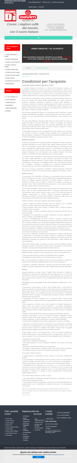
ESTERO (8, 111)
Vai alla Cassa (32, 7)
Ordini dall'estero (26, 418)
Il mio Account (46, 2)
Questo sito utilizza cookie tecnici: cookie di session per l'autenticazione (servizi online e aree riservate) (35, 447)
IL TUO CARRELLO (11, 97)
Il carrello (41, 7)
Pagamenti (26, 421)
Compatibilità (27, 432)
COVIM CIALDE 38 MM (12, 75)
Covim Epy (9, 418)
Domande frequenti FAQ (26, 425)
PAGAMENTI (9, 105)
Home (28, 68)
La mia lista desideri (58, 2)
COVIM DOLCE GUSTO (12, 81)
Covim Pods (9, 429)
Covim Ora (9, 425)
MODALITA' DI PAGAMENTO (56, 26)
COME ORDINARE (11, 108)
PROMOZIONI (9, 83)
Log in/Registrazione (34, 2)
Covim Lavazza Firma (12, 427)
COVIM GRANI (9, 78)
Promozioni (9, 435)
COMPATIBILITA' (10, 102)
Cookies (25, 440)
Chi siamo (26, 416)
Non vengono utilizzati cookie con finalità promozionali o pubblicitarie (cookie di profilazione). (32, 449)
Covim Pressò (10, 420)
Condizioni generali (26, 437)
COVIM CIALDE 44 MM (12, 72)
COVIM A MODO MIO (11, 69)
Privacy (25, 434)
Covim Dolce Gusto (11, 433)
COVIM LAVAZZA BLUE (12, 62)
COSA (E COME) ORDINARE (56, 24)
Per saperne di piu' (58, 454)
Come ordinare (25, 429)
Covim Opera (10, 423)
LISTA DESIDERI (10, 99)
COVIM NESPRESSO (11, 59)
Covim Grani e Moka (12, 431)
